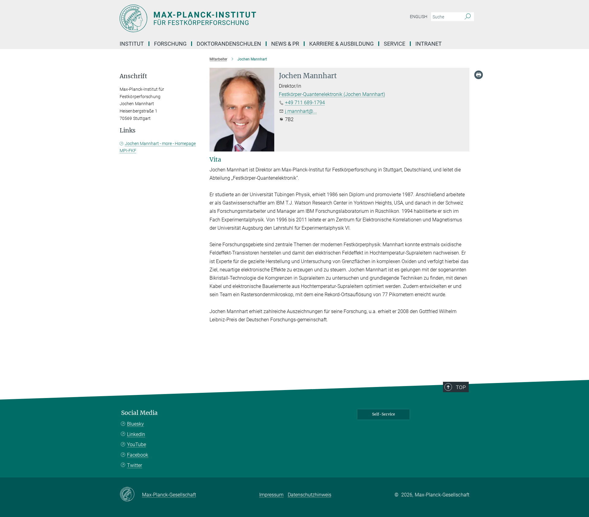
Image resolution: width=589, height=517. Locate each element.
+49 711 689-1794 (305, 102)
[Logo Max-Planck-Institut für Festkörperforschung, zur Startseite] (235, 18)
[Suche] (467, 17)
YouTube (136, 444)
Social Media (139, 412)
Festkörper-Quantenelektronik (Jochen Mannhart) (332, 94)
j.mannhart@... (301, 111)
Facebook (137, 455)
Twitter (134, 465)
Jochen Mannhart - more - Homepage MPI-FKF (158, 147)
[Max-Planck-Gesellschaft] (131, 494)
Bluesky (135, 424)
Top (461, 387)
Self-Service (383, 414)
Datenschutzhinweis (309, 495)
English (418, 16)
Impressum (271, 495)
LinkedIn (136, 434)
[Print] (478, 74)
